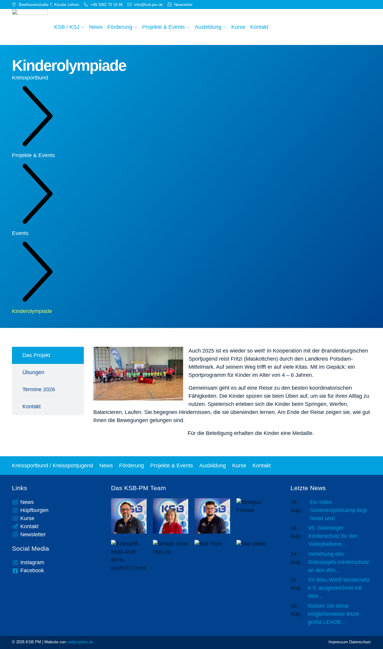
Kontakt (262, 466)
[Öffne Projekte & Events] (188, 27)
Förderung (131, 466)
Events (20, 233)
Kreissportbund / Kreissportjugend (52, 466)
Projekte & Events (33, 155)
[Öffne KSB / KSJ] (82, 27)
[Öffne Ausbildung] (225, 27)
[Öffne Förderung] (135, 27)
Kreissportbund (30, 78)
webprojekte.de (80, 642)
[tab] (48, 355)
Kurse (239, 466)
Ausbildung (212, 466)
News (106, 466)
